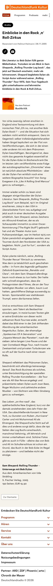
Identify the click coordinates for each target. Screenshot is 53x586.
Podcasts (33, 15)
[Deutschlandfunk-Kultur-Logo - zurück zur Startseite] (26, 7)
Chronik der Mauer (13, 575)
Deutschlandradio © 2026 (17, 580)
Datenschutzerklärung (15, 552)
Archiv (7, 25)
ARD (15, 570)
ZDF (23, 570)
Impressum (8, 562)
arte (42, 570)
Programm (19, 15)
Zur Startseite (9, 497)
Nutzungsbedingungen (15, 557)
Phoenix (32, 570)
